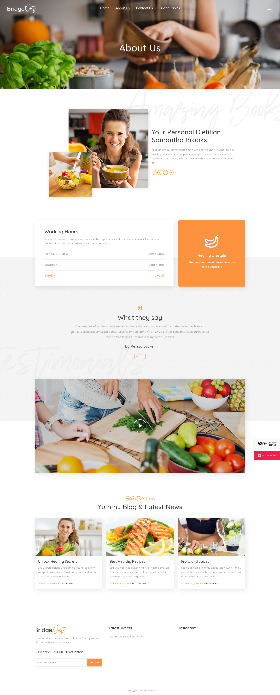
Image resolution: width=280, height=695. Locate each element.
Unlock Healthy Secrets (57, 561)
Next (143, 356)
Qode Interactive (147, 690)
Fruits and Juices (195, 561)
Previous (136, 356)
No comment (67, 583)
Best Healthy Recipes (127, 561)
